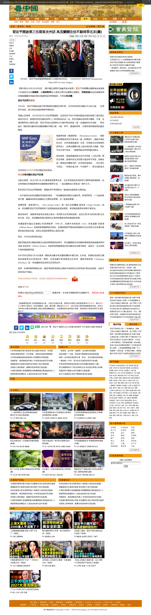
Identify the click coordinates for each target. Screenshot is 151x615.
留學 (130, 405)
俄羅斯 (11, 46)
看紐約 (81, 605)
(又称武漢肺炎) (120, 365)
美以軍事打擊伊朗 (116, 117)
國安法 (136, 368)
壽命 (133, 415)
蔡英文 (126, 393)
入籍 (117, 408)
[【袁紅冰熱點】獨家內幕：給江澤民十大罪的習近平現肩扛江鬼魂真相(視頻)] (89, 542)
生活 (105, 19)
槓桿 (129, 388)
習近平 (11, 43)
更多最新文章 (134, 287)
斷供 (53, 566)
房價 (110, 395)
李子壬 (133, 443)
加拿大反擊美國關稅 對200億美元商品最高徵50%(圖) (132, 197)
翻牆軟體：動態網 (118, 605)
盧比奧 (136, 365)
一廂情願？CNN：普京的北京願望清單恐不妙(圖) (78, 361)
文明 (21, 592)
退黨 (138, 373)
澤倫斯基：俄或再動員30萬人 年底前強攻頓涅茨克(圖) (31, 361)
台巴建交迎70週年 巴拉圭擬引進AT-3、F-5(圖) (132, 187)
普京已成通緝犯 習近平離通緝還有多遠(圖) (75, 374)
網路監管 (83, 446)
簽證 (110, 408)
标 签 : (12, 40)
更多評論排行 (134, 356)
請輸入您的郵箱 (126, 460)
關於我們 (59, 602)
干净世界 (33, 605)
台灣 (122, 393)
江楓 (122, 443)
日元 (123, 390)
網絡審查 (134, 398)
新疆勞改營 (128, 403)
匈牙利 (58, 446)
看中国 (27, 10)
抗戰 (117, 410)
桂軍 (114, 410)
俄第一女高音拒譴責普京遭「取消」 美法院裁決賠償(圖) (81, 357)
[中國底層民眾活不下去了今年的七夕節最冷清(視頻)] (25, 542)
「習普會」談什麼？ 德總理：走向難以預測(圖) (77, 351)
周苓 (112, 435)
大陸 (27, 19)
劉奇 (114, 413)
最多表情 (133, 324)
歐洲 (21, 22)
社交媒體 (134, 385)
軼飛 (112, 433)
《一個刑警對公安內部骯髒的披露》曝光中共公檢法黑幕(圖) (132, 149)
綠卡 (121, 408)
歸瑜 (133, 430)
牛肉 (17, 446)
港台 (56, 19)
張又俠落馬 (114, 120)
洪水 (18, 592)
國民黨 (128, 368)
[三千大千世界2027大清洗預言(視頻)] (25, 571)
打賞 (81, 36)
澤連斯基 (12, 64)
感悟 (114, 415)
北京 (10, 48)
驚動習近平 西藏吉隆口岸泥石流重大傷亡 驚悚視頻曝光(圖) (132, 139)
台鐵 (132, 368)
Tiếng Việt (108, 602)
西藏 (86, 475)
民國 (110, 410)
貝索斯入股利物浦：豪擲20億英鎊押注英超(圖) (28, 367)
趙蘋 (133, 438)
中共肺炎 (112, 365)
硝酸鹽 (27, 446)
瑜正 (112, 443)
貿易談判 (137, 378)
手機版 (71, 36)
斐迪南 (68, 446)
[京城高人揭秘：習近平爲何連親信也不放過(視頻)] (89, 513)
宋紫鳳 (113, 427)
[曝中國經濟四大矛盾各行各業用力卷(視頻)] (57, 513)
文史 (95, 19)
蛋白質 (22, 446)
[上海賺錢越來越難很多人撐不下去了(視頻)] (25, 513)
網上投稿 (33, 602)
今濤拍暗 (124, 427)
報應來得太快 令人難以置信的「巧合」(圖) (125, 311)
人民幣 (111, 390)
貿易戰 (111, 370)
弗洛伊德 (120, 375)
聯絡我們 (43, 602)
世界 (86, 19)
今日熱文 (15, 390)
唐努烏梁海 (128, 400)
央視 (116, 405)
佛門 (96, 536)
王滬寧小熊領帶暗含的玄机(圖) (121, 284)
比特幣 (116, 390)
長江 (115, 373)
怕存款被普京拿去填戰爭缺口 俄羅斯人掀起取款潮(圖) (31, 490)
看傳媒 (89, 605)
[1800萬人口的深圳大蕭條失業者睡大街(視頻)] (57, 542)
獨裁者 (78, 536)
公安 (24, 418)
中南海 (129, 380)
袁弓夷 (123, 373)
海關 (133, 405)
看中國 (26, 287)
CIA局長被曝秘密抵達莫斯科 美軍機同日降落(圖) (29, 357)
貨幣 (136, 388)
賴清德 (131, 365)
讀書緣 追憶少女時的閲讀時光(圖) (122, 71)
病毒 (110, 368)
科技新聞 (45, 22)
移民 (122, 405)
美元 (132, 388)
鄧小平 (137, 410)
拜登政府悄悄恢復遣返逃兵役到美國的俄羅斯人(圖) (79, 364)
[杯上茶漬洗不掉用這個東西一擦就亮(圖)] (116, 224)
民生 (124, 408)
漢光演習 (123, 368)
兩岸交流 (95, 446)
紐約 (76, 19)
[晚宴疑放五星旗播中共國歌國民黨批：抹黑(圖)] (116, 175)
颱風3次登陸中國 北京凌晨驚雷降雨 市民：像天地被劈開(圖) (132, 158)
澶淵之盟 (60, 475)
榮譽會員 (90, 303)
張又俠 (121, 370)
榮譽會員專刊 (116, 52)
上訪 (124, 398)
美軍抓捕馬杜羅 (116, 124)
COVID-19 (116, 368)
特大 (94, 36)
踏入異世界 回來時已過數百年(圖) (122, 65)
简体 (76, 36)
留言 (85, 36)
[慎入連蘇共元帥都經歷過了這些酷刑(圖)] (116, 166)
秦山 (112, 441)
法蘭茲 (63, 446)
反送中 (111, 383)
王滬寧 (115, 380)
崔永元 (124, 380)
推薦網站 (23, 605)
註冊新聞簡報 (116, 456)
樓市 (135, 390)
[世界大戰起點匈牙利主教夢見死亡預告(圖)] (57, 423)
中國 (96, 195)
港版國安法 (129, 373)
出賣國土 (127, 370)
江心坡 (118, 403)
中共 (10, 56)
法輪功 (129, 398)
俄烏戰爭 (12, 54)
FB (139, 385)
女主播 (111, 405)
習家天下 (90, 536)
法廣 (129, 385)
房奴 (50, 566)
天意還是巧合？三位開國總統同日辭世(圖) (125, 60)
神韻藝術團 (44, 605)
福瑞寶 (97, 605)
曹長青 (123, 446)
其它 (58, 22)
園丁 (112, 438)
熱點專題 (114, 113)
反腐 (125, 383)
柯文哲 (115, 375)
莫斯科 (11, 59)
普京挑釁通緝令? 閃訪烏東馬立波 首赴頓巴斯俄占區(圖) (81, 367)
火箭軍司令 (53, 418)
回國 (114, 408)
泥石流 (78, 475)
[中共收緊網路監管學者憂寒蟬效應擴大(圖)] (89, 423)
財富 (110, 393)
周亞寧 (65, 418)
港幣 (127, 390)
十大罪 (88, 566)
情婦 (119, 383)
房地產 (131, 390)
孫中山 (122, 410)
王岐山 (111, 378)
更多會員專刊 (134, 73)
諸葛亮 (125, 413)
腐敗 (122, 383)
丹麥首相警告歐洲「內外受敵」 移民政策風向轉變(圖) (31, 354)
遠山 (122, 433)
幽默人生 (135, 413)
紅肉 (14, 446)
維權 (115, 398)
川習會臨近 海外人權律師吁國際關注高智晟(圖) (132, 235)
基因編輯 (135, 395)
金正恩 (136, 375)
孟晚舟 (116, 378)
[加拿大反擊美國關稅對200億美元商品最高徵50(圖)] (116, 195)
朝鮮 (110, 388)
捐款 (51, 602)
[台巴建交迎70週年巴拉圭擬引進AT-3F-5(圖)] (116, 185)
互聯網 (89, 446)
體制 (17, 418)
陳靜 (122, 435)
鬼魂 (83, 566)
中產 (114, 393)
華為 (132, 375)
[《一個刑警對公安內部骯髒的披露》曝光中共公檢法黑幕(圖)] (25, 394)
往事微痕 (118, 385)
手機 (117, 415)
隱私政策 (79, 602)
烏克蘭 (11, 51)
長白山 (135, 400)
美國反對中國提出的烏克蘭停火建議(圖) (74, 371)
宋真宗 (46, 475)
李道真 (123, 430)
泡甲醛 (23, 475)
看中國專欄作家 (118, 423)
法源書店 (55, 605)
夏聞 (133, 433)
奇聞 (115, 19)
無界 (129, 605)
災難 (25, 592)
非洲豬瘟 (119, 395)
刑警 (21, 418)
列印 (90, 36)
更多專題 (136, 127)
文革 (136, 415)
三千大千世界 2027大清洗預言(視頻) (24, 589)
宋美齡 (132, 410)
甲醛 (19, 475)
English (88, 602)
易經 (129, 413)
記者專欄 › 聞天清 (95, 26)
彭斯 (128, 378)
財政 (139, 390)
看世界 (20, 26)
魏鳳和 (60, 418)
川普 (127, 365)
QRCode (44, 327)
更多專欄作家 (134, 450)
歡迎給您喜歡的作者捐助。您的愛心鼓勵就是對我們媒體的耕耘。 (43, 278)
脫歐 (119, 388)
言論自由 (136, 403)
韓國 (27, 475)
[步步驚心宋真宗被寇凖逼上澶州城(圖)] (57, 451)
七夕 (14, 566)
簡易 (133, 427)
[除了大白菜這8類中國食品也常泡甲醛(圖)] (25, 451)
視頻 (13, 508)
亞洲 (32, 22)
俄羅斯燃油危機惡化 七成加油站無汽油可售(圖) (28, 374)
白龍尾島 (112, 403)
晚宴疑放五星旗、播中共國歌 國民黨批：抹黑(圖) (132, 178)
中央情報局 (80, 418)
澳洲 (27, 22)
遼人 (54, 475)
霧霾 (130, 395)
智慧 (110, 415)
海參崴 (118, 393)
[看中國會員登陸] (125, 29)
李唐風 (133, 435)
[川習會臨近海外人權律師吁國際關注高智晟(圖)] (116, 233)
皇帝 (121, 413)
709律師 (120, 398)
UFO (125, 375)
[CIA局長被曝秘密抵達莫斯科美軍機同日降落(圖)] (89, 394)
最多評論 (117, 324)
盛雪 (122, 438)
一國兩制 (112, 385)
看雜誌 (63, 605)
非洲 (38, 22)
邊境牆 (124, 378)
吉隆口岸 (92, 475)
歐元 (120, 390)
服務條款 (69, 602)
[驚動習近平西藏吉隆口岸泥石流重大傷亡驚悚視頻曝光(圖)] (89, 451)
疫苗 (110, 375)
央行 (122, 388)
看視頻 (105, 605)
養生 (110, 418)
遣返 (137, 405)
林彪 (110, 413)
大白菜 (14, 475)
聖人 (14, 592)
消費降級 (19, 536)
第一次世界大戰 (49, 446)
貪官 (115, 383)
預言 (121, 415)
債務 (125, 388)
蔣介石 (126, 410)
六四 (135, 373)
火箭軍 (46, 418)
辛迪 (133, 446)
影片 (124, 19)
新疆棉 (111, 373)
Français (97, 602)
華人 (119, 405)
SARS (122, 403)
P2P (127, 395)
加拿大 (115, 388)
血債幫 (84, 536)
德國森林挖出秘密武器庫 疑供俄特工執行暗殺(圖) (29, 364)
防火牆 (111, 398)
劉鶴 (110, 380)
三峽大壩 (133, 370)
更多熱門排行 (134, 319)
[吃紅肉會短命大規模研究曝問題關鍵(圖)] (25, 423)
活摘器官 (112, 400)
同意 (140, 5)
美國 (47, 19)
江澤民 (78, 566)
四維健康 (114, 446)
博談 (66, 19)
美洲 (16, 22)
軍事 (52, 22)
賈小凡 (113, 430)
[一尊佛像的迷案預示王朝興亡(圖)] (116, 204)
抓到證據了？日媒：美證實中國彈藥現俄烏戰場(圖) (79, 354)
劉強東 (135, 393)
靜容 (122, 441)
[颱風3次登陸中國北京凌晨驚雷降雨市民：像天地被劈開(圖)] (116, 156)
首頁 (17, 19)
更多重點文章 (134, 253)
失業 (14, 536)
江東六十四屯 (120, 400)
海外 (128, 408)
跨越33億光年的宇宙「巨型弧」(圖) (123, 267)
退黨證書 (72, 605)
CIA (86, 418)
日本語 (118, 602)
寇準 (51, 475)
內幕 (133, 380)
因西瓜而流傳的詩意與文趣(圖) (121, 57)
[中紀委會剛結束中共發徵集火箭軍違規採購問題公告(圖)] (57, 394)
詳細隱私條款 (129, 2)
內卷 (53, 536)
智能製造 (47, 536)
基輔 (10, 61)
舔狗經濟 (26, 566)
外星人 (129, 415)
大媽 (139, 393)
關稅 (120, 378)
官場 (37, 19)
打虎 (129, 383)
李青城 (133, 441)
